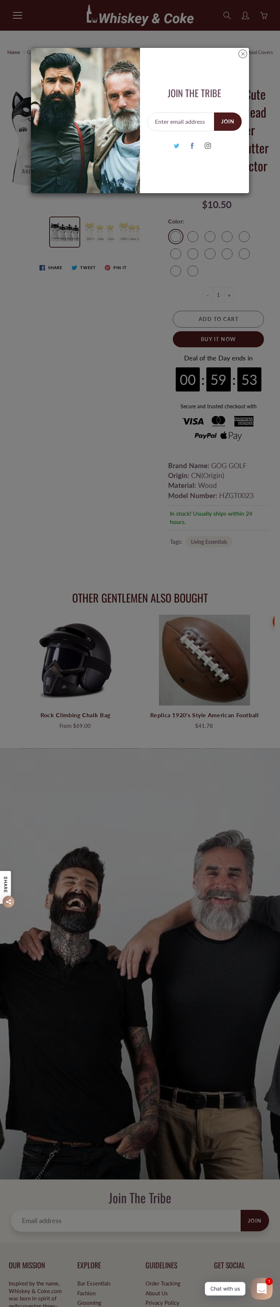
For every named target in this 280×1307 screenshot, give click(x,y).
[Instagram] (207, 145)
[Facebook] (192, 145)
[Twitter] (176, 145)
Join (227, 121)
